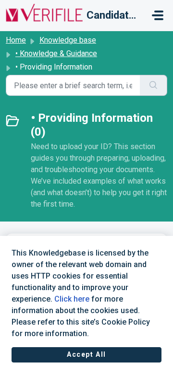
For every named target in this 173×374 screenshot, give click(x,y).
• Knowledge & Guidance (56, 53)
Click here (71, 299)
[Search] (153, 85)
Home (16, 40)
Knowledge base (67, 40)
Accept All (86, 354)
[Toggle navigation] (157, 15)
